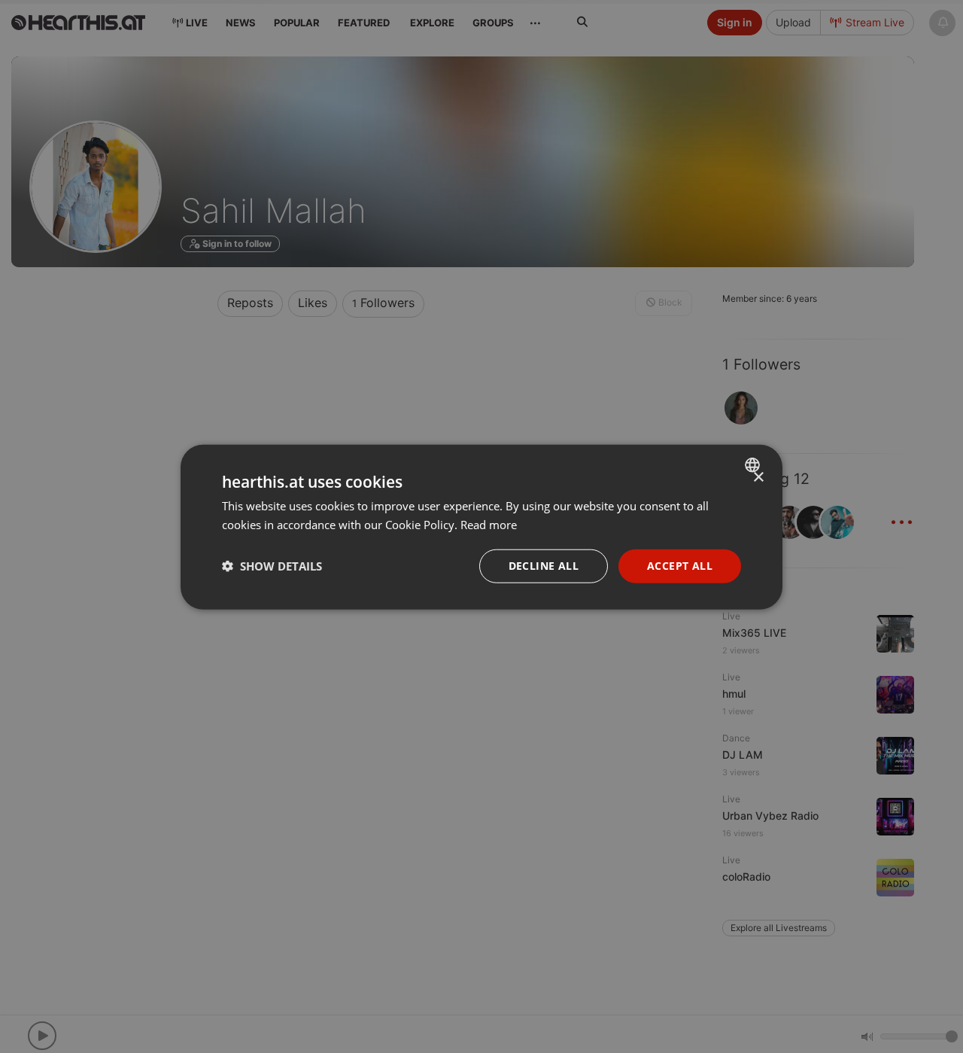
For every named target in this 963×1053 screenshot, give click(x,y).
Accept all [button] (679, 565)
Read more (488, 523)
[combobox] (754, 464)
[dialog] (481, 526)
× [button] (758, 476)
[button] (272, 565)
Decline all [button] (544, 565)
